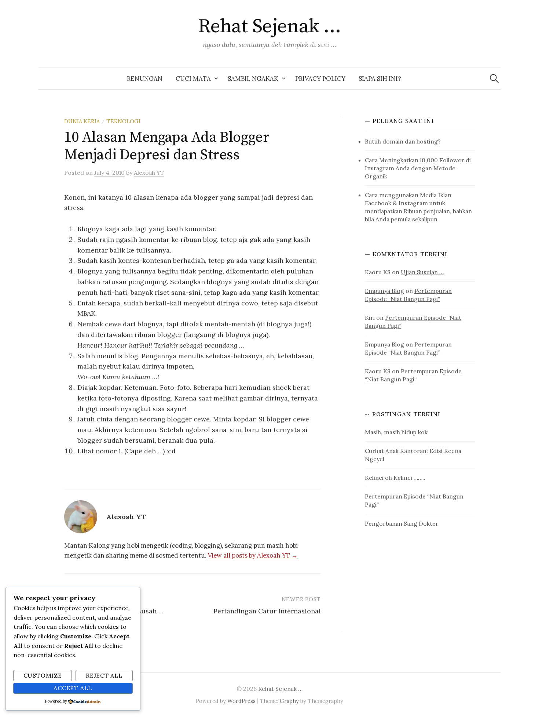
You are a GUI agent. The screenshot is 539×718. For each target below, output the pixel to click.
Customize (42, 675)
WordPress (241, 700)
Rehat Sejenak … (269, 26)
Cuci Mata (193, 79)
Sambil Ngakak (253, 79)
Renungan (144, 79)
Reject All (104, 675)
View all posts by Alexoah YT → (253, 555)
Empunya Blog (384, 290)
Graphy (289, 700)
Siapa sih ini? (380, 79)
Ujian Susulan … (422, 272)
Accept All (73, 688)
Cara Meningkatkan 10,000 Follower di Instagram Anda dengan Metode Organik (418, 168)
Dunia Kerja (82, 121)
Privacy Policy (320, 79)
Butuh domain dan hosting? (403, 141)
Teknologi (123, 121)
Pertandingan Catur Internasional (267, 611)
